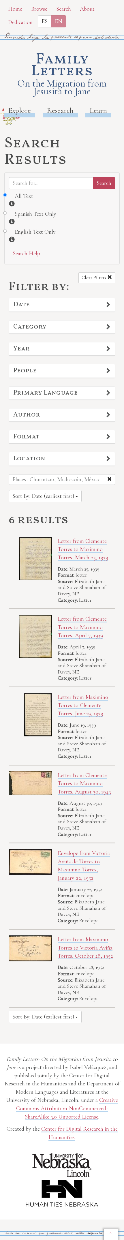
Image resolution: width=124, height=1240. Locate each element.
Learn (98, 110)
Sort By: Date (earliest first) (44, 496)
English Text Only (35, 231)
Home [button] (15, 8)
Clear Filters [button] (94, 278)
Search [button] (63, 8)
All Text (24, 196)
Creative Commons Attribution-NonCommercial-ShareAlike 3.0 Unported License (67, 1108)
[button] (62, 305)
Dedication (20, 22)
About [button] (87, 8)
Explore (19, 110)
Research (60, 110)
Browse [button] (39, 8)
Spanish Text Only (35, 214)
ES (45, 21)
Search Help (26, 253)
